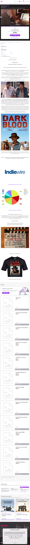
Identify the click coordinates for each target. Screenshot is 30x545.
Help (20, 485)
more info (2, 50)
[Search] (13, 1)
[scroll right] (29, 17)
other (11, 53)
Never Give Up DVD (20, 387)
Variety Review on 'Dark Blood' (16, 210)
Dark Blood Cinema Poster (21, 417)
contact (5, 50)
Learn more (6, 491)
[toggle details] (14, 520)
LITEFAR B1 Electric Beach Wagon (22, 514)
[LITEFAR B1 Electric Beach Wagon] (22, 505)
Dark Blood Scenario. (20, 462)
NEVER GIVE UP (5, 6)
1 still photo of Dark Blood (21, 312)
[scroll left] (1, 17)
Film (1, 53)
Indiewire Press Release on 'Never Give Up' (15, 184)
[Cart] (21, 1)
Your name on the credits (21, 447)
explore (20, 497)
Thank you (18, 297)
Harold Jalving (3, 49)
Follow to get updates (23, 491)
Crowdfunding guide (24, 485)
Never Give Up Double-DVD (22, 402)
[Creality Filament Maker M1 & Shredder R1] (7, 505)
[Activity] (23, 1)
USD (16, 1)
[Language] (19, 1)
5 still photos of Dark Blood (22, 327)
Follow (15, 35)
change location (19, 3)
